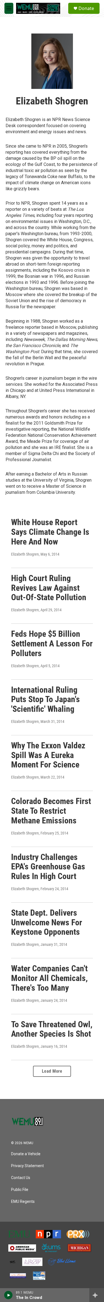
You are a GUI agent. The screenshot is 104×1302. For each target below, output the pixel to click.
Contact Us (20, 1178)
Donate (86, 8)
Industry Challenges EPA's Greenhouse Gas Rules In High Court (48, 866)
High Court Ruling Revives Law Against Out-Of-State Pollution (48, 587)
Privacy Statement (27, 1166)
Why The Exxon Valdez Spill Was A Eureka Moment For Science (48, 755)
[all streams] (96, 1295)
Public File (19, 1190)
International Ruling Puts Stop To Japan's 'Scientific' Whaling (45, 699)
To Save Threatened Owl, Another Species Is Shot (51, 1029)
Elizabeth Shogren (25, 554)
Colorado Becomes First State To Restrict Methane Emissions (51, 810)
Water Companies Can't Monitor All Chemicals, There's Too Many (49, 978)
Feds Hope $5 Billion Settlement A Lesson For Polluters (52, 643)
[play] (8, 1295)
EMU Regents (23, 1202)
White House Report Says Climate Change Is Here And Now (50, 531)
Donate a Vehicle (25, 1154)
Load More (52, 1071)
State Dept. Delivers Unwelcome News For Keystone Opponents (46, 922)
